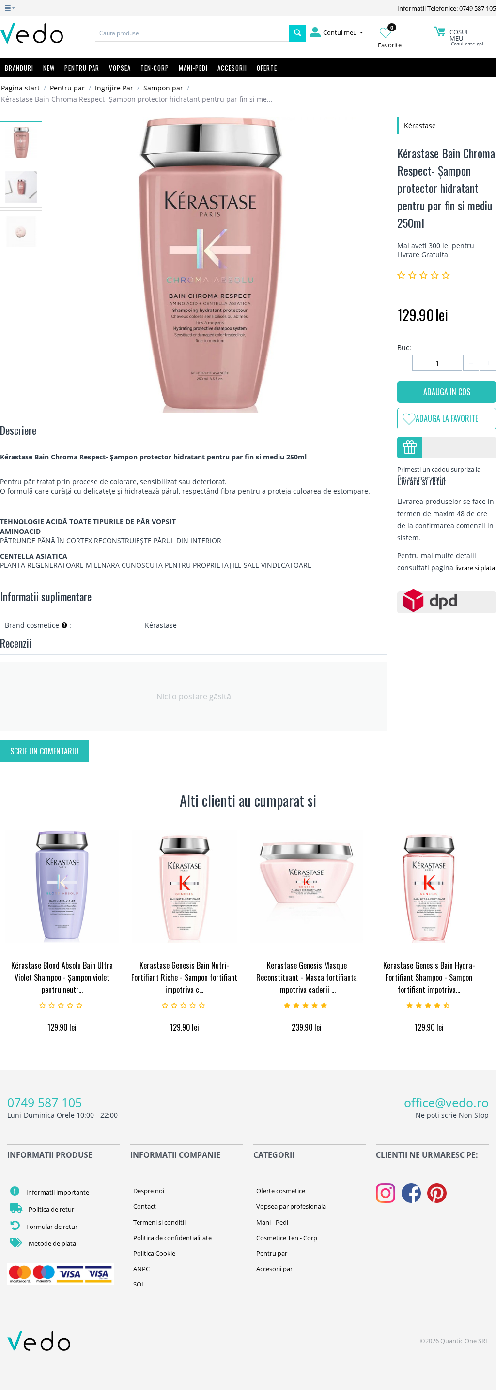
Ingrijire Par (114, 87)
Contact (144, 1206)
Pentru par (67, 87)
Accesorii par (274, 1268)
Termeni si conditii (159, 1222)
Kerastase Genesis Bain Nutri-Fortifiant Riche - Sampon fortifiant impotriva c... (184, 977)
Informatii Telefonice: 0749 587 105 (446, 8)
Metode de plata (51, 1243)
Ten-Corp (154, 68)
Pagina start (20, 87)
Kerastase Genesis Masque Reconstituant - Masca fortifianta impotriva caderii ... (306, 977)
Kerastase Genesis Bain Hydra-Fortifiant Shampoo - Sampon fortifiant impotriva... (429, 977)
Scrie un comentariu (44, 751)
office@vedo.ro (446, 1102)
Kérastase (420, 125)
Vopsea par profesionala (291, 1206)
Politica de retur (50, 1209)
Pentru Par (81, 68)
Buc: (404, 347)
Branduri (19, 68)
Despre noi (148, 1190)
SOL (139, 1284)
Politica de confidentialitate (172, 1237)
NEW (49, 68)
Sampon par (163, 87)
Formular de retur (51, 1226)
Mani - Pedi (272, 1222)
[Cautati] (297, 33)
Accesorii (232, 68)
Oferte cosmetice (280, 1190)
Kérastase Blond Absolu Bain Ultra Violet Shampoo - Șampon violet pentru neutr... (62, 977)
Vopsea (120, 68)
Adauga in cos (446, 392)
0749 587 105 (44, 1102)
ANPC (141, 1268)
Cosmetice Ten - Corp (286, 1237)
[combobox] (192, 33)
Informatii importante (57, 1192)
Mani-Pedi (193, 68)
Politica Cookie (154, 1253)
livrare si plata (475, 567)
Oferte (267, 68)
